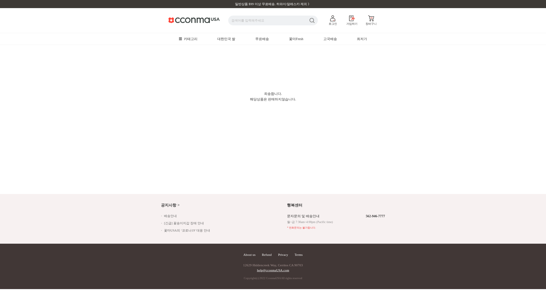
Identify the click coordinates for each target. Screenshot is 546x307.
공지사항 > (170, 205)
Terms (299, 254)
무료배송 (262, 39)
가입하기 (351, 23)
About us (249, 254)
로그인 (333, 23)
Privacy (283, 254)
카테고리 (190, 39)
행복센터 (294, 205)
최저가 (362, 39)
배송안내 (170, 216)
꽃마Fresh (296, 39)
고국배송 (330, 39)
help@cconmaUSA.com (273, 270)
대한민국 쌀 (226, 39)
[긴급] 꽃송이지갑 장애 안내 (184, 223)
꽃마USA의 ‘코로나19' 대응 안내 (187, 230)
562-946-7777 (375, 216)
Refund (267, 254)
